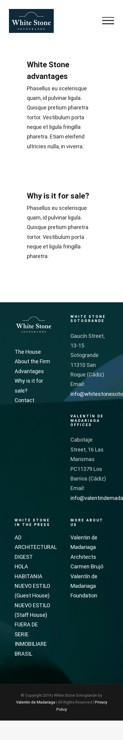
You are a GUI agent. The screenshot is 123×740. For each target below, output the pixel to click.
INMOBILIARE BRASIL (31, 649)
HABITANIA (28, 577)
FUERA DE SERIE (26, 629)
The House (28, 352)
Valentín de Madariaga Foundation (83, 586)
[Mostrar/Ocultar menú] (108, 20)
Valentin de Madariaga (35, 702)
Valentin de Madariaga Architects (83, 547)
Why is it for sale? (58, 196)
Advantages (29, 371)
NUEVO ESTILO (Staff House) (32, 610)
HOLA (21, 567)
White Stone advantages (48, 70)
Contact (24, 400)
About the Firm (32, 362)
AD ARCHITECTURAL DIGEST (34, 547)
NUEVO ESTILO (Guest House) (32, 591)
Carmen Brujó (86, 567)
